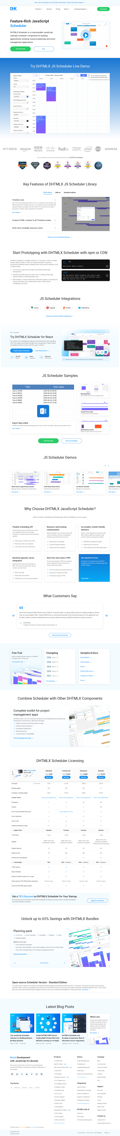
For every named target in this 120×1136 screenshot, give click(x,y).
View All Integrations (83, 1103)
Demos (79, 1057)
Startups (24, 1087)
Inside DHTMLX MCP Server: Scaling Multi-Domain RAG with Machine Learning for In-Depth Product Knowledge (47, 1038)
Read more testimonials (60, 635)
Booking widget (31, 770)
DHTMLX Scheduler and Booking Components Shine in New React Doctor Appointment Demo (74, 1038)
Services (49, 9)
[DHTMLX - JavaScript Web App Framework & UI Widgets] (13, 9)
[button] (108, 465)
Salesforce (85, 308)
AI (11, 1087)
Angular (52, 308)
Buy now (48, 777)
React (30, 1087)
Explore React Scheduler (21, 351)
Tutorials (37, 1087)
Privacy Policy (81, 1132)
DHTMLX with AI (83, 1109)
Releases (17, 1087)
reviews (33, 1127)
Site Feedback (98, 1132)
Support (100, 1086)
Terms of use (89, 1132)
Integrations (81, 1083)
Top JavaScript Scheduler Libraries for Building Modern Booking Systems (21, 1038)
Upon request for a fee (66, 812)
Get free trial (20, 49)
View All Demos (81, 1077)
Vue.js (36, 308)
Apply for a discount (97, 901)
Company (100, 1057)
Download (103, 9)
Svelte (68, 308)
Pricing (58, 9)
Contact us (101, 1116)
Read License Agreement (49, 797)
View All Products (59, 1123)
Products (57, 1057)
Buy (43, 49)
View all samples (71, 441)
